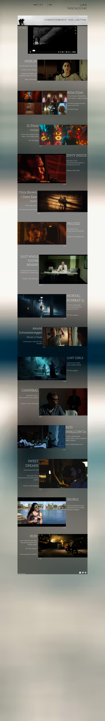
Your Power (71, 98)
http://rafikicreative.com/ (74, 444)
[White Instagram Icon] (85, 573)
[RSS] (80, 573)
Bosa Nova (82, 96)
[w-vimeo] (83, 573)
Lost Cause (72, 96)
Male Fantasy (82, 98)
